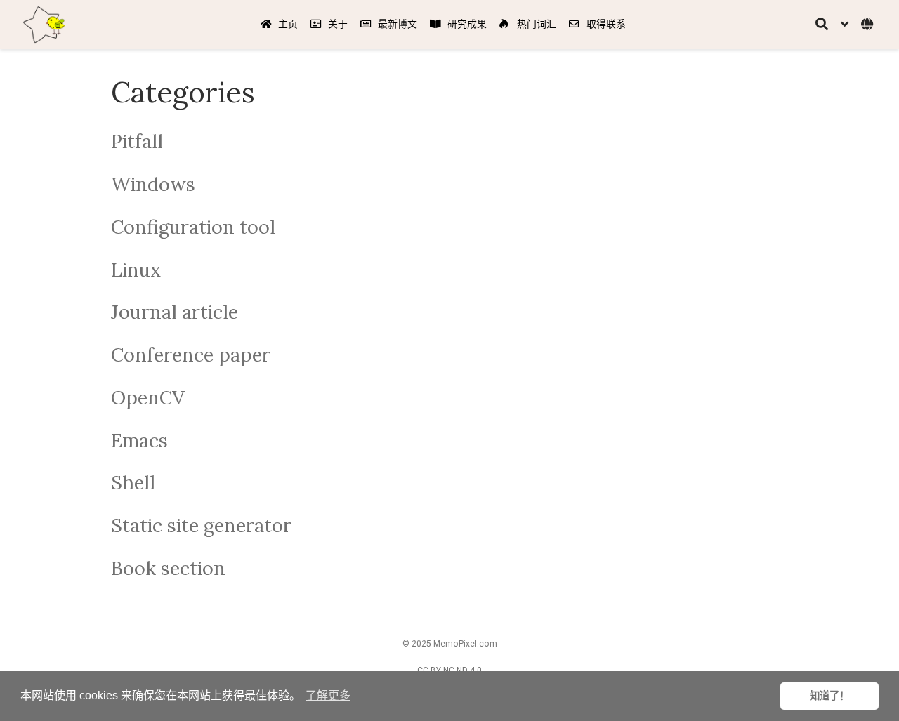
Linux (136, 270)
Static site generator (201, 525)
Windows (153, 184)
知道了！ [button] (829, 695)
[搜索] (821, 25)
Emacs (139, 440)
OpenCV (148, 397)
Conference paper (190, 354)
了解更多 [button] (328, 695)
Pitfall (137, 141)
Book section (168, 568)
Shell (133, 482)
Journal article (174, 312)
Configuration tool (193, 227)
